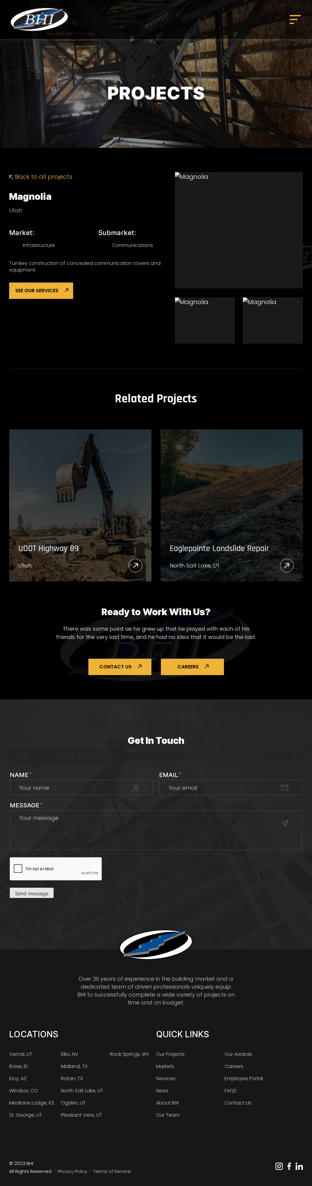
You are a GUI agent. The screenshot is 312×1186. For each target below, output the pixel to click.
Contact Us (115, 666)
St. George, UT (25, 1114)
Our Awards (238, 1054)
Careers (188, 666)
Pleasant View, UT (81, 1114)
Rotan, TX (72, 1078)
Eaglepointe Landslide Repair (219, 549)
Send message (31, 893)
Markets (165, 1066)
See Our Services (36, 290)
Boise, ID (18, 1066)
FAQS (230, 1090)
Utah (15, 210)
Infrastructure (39, 245)
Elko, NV (69, 1054)
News (162, 1090)
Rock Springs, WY (129, 1054)
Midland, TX (74, 1066)
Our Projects (170, 1054)
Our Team (167, 1114)
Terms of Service (112, 1171)
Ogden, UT (73, 1102)
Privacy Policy (72, 1171)
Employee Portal (244, 1078)
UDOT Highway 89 (48, 549)
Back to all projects (42, 176)
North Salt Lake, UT (195, 565)
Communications (132, 245)
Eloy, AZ (18, 1078)
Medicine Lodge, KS (31, 1102)
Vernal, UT (20, 1054)
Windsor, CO (23, 1090)
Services (166, 1078)
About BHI (167, 1102)
